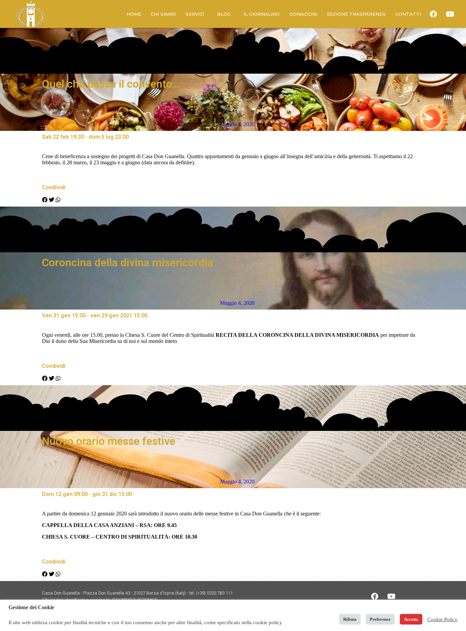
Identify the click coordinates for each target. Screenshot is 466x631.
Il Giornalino (262, 14)
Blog (224, 14)
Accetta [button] (411, 619)
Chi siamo (163, 14)
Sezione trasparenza (356, 14)
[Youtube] (450, 14)
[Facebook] (433, 14)
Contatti (408, 14)
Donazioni (303, 14)
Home (134, 14)
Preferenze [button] (380, 619)
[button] (44, 200)
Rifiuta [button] (349, 619)
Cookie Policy (442, 619)
